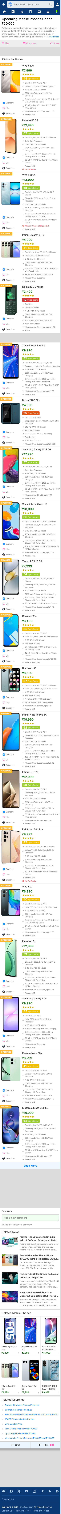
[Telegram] (42, 1491)
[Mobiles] (30, 12)
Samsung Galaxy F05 (9, 1348)
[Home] (4, 12)
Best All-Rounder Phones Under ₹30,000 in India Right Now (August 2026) (39, 1257)
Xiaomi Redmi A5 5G (29, 1348)
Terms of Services (41, 1511)
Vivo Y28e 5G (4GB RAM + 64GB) (48, 1348)
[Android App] (57, 1491)
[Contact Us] (4, 1491)
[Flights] (21, 12)
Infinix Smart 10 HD (8, 1387)
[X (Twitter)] (19, 1491)
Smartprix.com (26, 1507)
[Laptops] (39, 12)
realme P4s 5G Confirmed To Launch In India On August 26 (39, 1276)
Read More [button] (54, 36)
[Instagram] (34, 1491)
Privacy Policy (22, 1511)
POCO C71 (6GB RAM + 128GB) (49, 1387)
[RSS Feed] (50, 1491)
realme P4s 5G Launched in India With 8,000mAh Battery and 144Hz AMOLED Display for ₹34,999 (39, 1238)
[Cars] (48, 12)
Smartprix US (8, 1499)
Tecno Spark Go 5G (29, 1387)
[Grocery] (56, 12)
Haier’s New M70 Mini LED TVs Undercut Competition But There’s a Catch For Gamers (39, 1294)
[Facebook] (11, 1491)
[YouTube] (27, 1491)
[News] (13, 12)
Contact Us (7, 1511)
